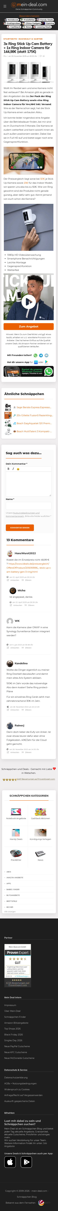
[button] (8, 469)
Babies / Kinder (13, 889)
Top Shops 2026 (12, 1028)
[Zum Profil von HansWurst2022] (10, 553)
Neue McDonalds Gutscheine (19, 1058)
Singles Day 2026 (13, 1040)
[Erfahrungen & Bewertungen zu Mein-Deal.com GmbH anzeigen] (17, 965)
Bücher (10, 907)
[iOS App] (35, 362)
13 (43, 56)
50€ (42, 178)
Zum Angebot (28, 326)
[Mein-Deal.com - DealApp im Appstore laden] (12, 1162)
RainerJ (19, 725)
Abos (9, 872)
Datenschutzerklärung (16, 1077)
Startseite (10, 39)
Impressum (10, 1005)
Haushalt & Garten (31, 39)
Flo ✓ (6, 56)
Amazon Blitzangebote (16, 1023)
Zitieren (28, 580)
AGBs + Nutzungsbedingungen (20, 1083)
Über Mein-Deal (12, 1011)
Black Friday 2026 (13, 1034)
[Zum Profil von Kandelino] (10, 663)
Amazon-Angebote (15, 878)
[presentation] (8, 469)
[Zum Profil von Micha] (13, 590)
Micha (21, 590)
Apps (9, 884)
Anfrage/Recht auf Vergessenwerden (23, 1095)
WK (17, 621)
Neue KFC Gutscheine (15, 1052)
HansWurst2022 (25, 553)
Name (10, 499)
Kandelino (21, 663)
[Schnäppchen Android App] (46, 362)
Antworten (14, 580)
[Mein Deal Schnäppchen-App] (29, 1162)
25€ (26, 182)
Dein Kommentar (16, 463)
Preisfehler (31, 1134)
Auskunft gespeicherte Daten (19, 1101)
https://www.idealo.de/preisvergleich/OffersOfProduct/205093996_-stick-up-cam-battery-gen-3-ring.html (29, 567)
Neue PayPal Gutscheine (17, 1046)
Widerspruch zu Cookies (17, 1089)
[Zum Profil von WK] (10, 620)
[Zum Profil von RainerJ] (10, 725)
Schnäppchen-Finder (15, 1017)
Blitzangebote (13, 895)
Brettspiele (12, 901)
